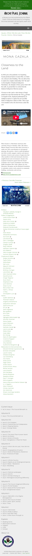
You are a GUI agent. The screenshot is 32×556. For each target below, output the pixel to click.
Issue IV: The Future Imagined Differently (16, 484)
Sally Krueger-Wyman (10, 252)
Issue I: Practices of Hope (11, 454)
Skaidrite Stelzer (8, 376)
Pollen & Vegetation (7, 215)
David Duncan (7, 276)
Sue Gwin (6, 236)
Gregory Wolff (7, 244)
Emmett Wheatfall (9, 351)
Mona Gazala (7, 321)
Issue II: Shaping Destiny (10, 426)
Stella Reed (6, 262)
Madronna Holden (9, 223)
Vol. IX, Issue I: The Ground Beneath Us (15, 409)
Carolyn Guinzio (8, 242)
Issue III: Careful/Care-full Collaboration (15, 424)
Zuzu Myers (7, 280)
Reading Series (7, 522)
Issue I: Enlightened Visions (11, 489)
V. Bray (5, 292)
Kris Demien (7, 268)
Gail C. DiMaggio (8, 240)
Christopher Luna (8, 294)
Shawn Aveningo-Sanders (11, 392)
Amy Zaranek (7, 343)
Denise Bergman (8, 374)
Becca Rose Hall (8, 288)
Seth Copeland (8, 309)
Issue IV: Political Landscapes (12, 472)
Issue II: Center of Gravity (10, 438)
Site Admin (26, 553)
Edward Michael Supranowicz (12, 349)
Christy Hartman (8, 388)
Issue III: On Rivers (8, 436)
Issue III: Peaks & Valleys (10, 512)
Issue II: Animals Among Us (11, 476)
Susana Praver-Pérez (9, 366)
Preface (3, 210)
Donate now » (16, 8)
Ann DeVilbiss (7, 372)
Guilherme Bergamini (10, 345)
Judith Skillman (8, 298)
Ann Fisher (6, 359)
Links (4, 527)
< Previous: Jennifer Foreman (11, 180)
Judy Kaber (6, 333)
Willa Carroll (7, 360)
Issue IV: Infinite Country (10, 460)
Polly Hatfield (7, 246)
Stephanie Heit (8, 282)
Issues (3, 33)
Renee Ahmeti (7, 368)
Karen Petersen (8, 323)
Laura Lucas (7, 329)
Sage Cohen (7, 362)
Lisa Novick (6, 238)
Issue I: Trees (7, 503)
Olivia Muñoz (7, 325)
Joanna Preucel (8, 305)
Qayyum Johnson (8, 266)
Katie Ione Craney (8, 221)
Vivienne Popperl (8, 339)
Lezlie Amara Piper (9, 217)
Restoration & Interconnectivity (11, 347)
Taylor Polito (7, 260)
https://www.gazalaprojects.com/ (12, 174)
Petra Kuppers (7, 380)
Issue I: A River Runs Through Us (13, 515)
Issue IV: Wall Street (9, 510)
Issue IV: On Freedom (9, 422)
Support (5, 525)
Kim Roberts (7, 250)
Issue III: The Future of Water (12, 500)
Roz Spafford (7, 311)
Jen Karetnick (7, 390)
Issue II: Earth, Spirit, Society (12, 501)
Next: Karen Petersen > (23, 182)
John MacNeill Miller (9, 274)
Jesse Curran (7, 286)
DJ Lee (5, 307)
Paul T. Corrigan (8, 378)
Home (9, 35)
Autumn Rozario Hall (9, 254)
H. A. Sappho (7, 384)
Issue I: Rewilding (8, 465)
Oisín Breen (7, 233)
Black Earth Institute (9, 523)
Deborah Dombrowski (10, 227)
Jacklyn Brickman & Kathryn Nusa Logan (16, 229)
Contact (5, 529)
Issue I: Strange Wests (10, 428)
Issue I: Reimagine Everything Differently (16, 477)
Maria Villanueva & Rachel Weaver (14, 382)
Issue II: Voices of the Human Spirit (14, 488)
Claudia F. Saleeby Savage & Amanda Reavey (12, 212)
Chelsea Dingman (9, 355)
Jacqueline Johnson (9, 303)
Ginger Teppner (8, 278)
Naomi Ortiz (7, 219)
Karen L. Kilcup (8, 290)
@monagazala (7, 172)
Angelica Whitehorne (10, 301)
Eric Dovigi (6, 335)
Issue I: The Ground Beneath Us (13, 416)
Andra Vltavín (7, 364)
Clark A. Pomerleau (9, 225)
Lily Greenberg (8, 357)
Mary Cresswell (8, 386)
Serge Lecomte (8, 258)
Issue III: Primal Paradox (10, 486)
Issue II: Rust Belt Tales (10, 513)
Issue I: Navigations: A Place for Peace (15, 440)
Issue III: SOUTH (8, 474)
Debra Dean (7, 331)
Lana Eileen (7, 272)
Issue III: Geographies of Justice (13, 450)
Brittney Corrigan (8, 270)
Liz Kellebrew (7, 341)
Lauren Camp (7, 353)
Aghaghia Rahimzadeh (10, 317)
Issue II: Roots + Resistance (11, 464)
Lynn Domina (7, 284)
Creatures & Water (7, 256)
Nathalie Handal (8, 327)
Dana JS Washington (10, 337)
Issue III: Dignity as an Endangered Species (16, 462)
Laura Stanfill (7, 370)
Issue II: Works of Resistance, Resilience (15, 452)
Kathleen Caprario (9, 248)
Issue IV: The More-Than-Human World (15, 434)
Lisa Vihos (6, 315)
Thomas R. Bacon (8, 299)
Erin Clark (6, 313)
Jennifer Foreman (9, 319)
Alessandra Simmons (10, 234)
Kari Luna (6, 264)
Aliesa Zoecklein (8, 394)
